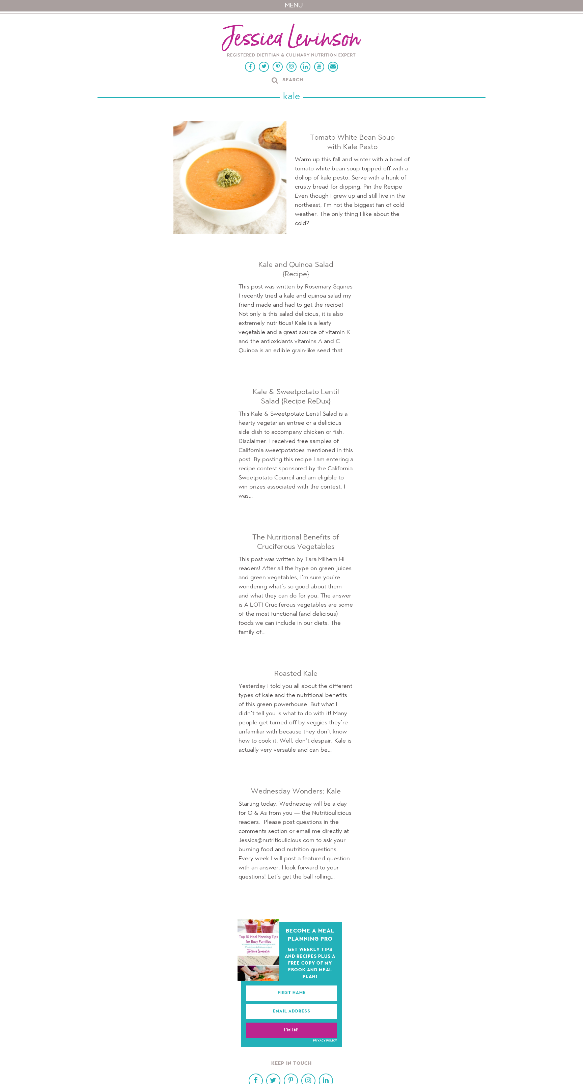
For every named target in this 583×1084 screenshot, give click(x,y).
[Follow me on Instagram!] (291, 67)
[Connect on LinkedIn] (305, 67)
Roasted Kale (295, 673)
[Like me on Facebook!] (250, 67)
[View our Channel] (319, 67)
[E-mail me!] (333, 67)
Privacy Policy (325, 1040)
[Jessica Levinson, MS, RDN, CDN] (291, 41)
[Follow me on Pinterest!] (278, 67)
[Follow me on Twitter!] (264, 67)
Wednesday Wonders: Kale (296, 791)
